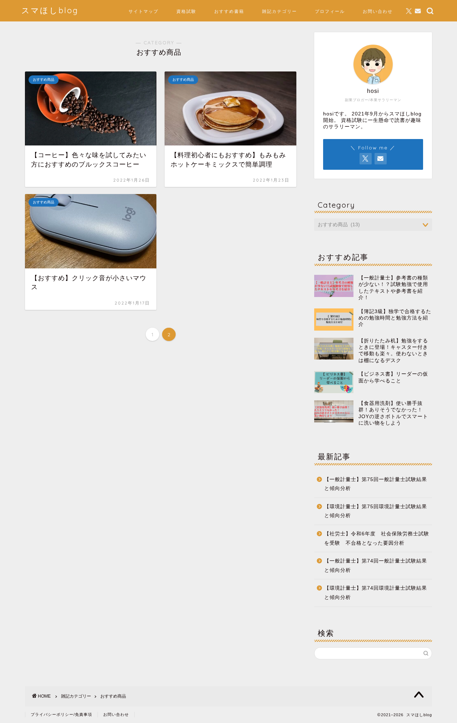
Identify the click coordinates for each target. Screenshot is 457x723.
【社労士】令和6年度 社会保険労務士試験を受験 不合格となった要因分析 (376, 538)
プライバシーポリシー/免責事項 (61, 714)
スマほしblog (50, 10)
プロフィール (330, 11)
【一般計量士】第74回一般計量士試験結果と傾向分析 (375, 565)
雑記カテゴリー (279, 11)
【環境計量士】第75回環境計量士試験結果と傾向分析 (375, 511)
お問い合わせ (378, 11)
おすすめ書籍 (229, 11)
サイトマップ (144, 11)
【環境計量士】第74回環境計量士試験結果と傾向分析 (375, 592)
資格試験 (186, 11)
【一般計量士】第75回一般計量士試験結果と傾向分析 (375, 484)
